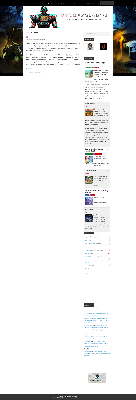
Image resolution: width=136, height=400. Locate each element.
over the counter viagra (89, 309)
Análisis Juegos (34, 72)
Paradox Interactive (54, 74)
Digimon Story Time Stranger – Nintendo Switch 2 (94, 150)
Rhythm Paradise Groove (90, 250)
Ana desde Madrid (88, 351)
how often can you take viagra (91, 330)
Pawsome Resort (90, 103)
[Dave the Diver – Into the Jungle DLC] (89, 74)
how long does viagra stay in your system (93, 318)
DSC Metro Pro (63, 397)
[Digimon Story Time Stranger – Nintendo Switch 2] (89, 160)
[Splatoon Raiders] (89, 180)
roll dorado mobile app (89, 325)
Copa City (87, 268)
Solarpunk (87, 262)
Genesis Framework (71, 397)
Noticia (39, 72)
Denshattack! (88, 253)
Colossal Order (46, 74)
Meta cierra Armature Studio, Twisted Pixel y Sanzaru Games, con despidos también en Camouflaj (97, 353)
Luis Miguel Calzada (88, 346)
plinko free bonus (88, 341)
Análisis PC (34, 74)
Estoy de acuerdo (107, 3)
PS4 (86, 195)
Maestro (96, 346)
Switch (96, 153)
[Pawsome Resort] (89, 113)
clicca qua (86, 313)
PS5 (86, 67)
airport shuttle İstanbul (89, 336)
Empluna (86, 247)
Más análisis (87, 274)
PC (26, 37)
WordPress (78, 397)
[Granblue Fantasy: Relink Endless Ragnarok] (89, 202)
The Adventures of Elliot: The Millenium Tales (95, 256)
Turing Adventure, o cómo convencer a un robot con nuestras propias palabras (96, 320)
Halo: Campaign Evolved (90, 243)
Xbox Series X (90, 67)
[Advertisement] (97, 289)
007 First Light (88, 240)
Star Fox (86, 265)
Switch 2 (96, 67)
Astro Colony (89, 209)
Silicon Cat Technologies (71, 396)
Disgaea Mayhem (88, 237)
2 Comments (42, 39)
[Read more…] (29, 69)
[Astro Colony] (89, 219)
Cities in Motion (32, 33)
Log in (82, 397)
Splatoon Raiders (90, 171)
